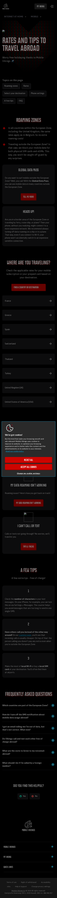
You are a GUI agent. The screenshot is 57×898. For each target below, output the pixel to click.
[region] (28, 449)
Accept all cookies (29, 467)
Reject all (28, 460)
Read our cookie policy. (15, 451)
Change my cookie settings (28, 473)
